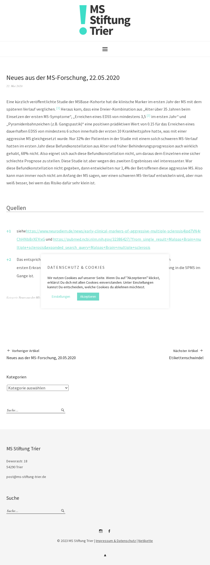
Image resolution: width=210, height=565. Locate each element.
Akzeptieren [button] (88, 296)
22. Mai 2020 (14, 86)
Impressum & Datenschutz (116, 540)
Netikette (145, 540)
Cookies (71, 277)
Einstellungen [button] (61, 296)
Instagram (101, 533)
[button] (58, 109)
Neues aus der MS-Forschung (36, 297)
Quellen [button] (16, 208)
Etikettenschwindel (186, 354)
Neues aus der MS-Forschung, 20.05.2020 (41, 354)
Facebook (109, 533)
